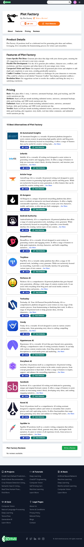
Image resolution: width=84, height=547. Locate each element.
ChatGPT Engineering (38, 479)
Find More (6, 492)
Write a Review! (41, 18)
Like (29, 23)
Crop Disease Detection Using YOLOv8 (13, 483)
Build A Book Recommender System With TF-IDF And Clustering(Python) (12, 479)
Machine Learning (37, 489)
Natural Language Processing (13, 509)
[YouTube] (39, 539)
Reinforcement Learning (67, 486)
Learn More (34, 492)
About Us (33, 506)
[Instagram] (43, 539)
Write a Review (69, 448)
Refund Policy (35, 516)
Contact (33, 523)
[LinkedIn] (35, 539)
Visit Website (50, 23)
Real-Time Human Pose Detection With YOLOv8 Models (14, 489)
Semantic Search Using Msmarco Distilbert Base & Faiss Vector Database (12, 486)
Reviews (36, 31)
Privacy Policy (35, 513)
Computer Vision (36, 483)
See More (57, 144)
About (10, 31)
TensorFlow (6, 516)
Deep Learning (35, 476)
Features (18, 31)
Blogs (32, 519)
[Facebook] (27, 539)
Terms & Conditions (37, 509)
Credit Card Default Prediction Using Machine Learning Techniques (13, 476)
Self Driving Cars (36, 486)
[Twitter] (31, 539)
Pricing (28, 31)
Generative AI (7, 519)
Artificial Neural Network (67, 476)
